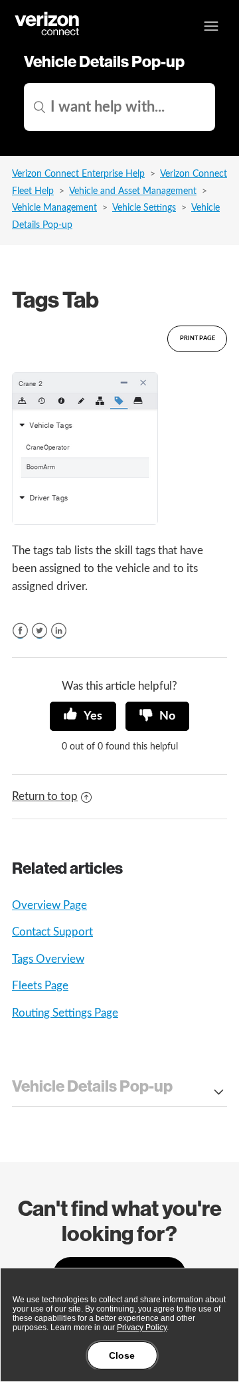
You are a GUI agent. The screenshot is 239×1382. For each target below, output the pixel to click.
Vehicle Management (54, 208)
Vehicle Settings (144, 208)
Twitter (39, 631)
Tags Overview (48, 959)
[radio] (83, 716)
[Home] (47, 33)
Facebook (20, 631)
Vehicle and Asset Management (133, 191)
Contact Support (52, 932)
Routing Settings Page (65, 1013)
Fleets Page (40, 985)
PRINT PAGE (197, 339)
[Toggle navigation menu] (211, 26)
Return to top (45, 796)
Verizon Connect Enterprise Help (78, 174)
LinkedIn (58, 631)
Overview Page (49, 905)
